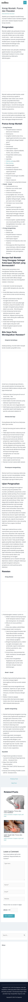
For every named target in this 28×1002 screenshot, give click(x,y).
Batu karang (9, 163)
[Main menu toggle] (25, 2)
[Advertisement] (14, 77)
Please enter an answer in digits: (12, 905)
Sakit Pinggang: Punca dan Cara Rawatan (12, 811)
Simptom (15, 814)
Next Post (14, 783)
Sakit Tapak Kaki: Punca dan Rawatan (13, 835)
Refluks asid (9, 161)
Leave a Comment (8, 814)
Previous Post (14, 779)
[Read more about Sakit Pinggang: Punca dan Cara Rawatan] (14, 802)
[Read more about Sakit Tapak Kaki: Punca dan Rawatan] (14, 826)
